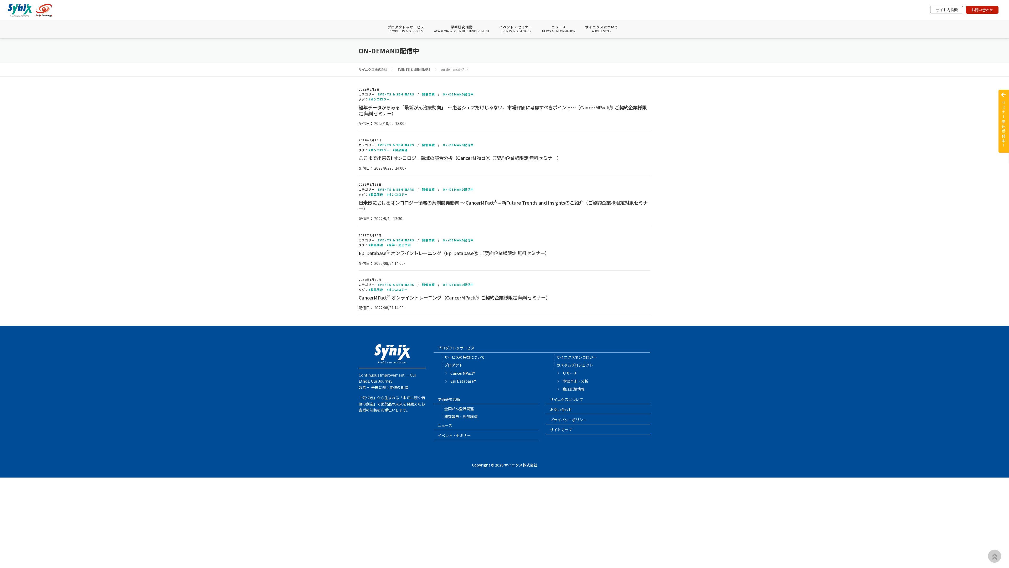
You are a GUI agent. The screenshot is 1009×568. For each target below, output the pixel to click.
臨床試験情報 (574, 389)
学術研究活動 (462, 29)
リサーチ (570, 373)
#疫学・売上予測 (399, 245)
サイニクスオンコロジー (577, 357)
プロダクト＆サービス (406, 29)
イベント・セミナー (515, 29)
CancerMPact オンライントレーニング (454, 297)
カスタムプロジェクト (575, 365)
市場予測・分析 (575, 381)
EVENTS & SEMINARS (396, 94)
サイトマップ (561, 429)
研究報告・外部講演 (460, 416)
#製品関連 (400, 150)
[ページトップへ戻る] (994, 556)
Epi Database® (463, 381)
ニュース (558, 29)
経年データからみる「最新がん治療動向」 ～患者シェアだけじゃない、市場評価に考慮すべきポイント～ (503, 110)
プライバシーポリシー (568, 419)
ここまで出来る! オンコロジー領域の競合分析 (460, 157)
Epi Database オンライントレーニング (454, 253)
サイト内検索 (947, 9)
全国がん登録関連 (459, 408)
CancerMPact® (462, 373)
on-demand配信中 (458, 94)
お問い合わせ (982, 9)
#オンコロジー (379, 99)
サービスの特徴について (464, 357)
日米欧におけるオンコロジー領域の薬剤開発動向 (503, 205)
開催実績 (428, 94)
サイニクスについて (601, 29)
